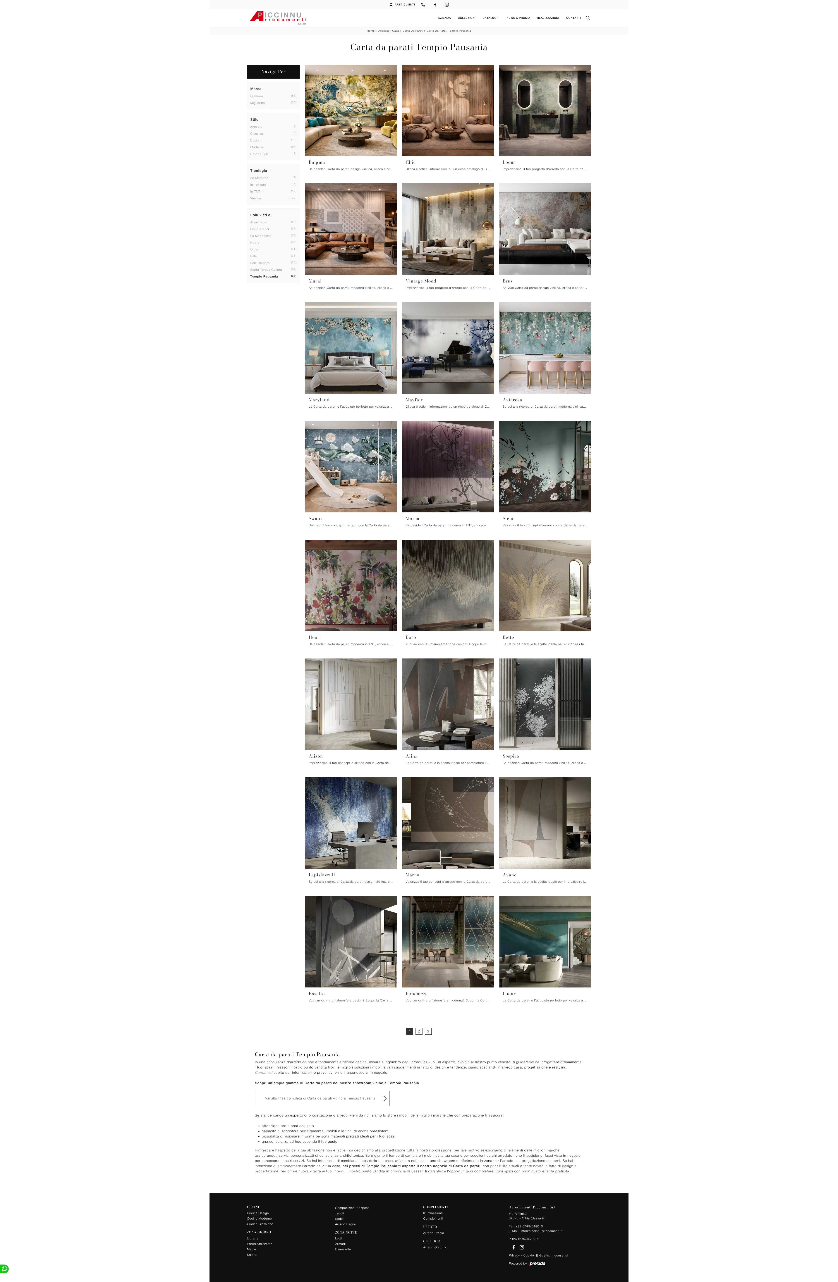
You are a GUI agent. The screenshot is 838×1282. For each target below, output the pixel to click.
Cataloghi (491, 17)
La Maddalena (261, 236)
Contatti (573, 17)
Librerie (252, 1238)
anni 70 (256, 127)
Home (371, 30)
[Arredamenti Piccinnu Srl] (341, 18)
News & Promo (518, 17)
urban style (259, 154)
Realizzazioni (548, 17)
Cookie (528, 1255)
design (255, 140)
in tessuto (258, 184)
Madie (251, 1249)
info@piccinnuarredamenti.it (541, 1231)
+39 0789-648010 (529, 1226)
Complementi (433, 1218)
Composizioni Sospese (352, 1208)
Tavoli (339, 1213)
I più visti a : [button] (261, 215)
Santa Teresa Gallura (266, 269)
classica (256, 133)
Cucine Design (258, 1213)
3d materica (259, 178)
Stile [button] (254, 119)
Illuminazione (433, 1213)
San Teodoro (260, 263)
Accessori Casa (388, 30)
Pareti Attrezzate (259, 1244)
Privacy (514, 1255)
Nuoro (254, 242)
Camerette (343, 1249)
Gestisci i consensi (553, 1255)
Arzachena (258, 222)
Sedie (339, 1218)
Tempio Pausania (264, 276)
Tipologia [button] (258, 171)
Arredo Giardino (435, 1247)
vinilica (255, 198)
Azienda (444, 17)
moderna (257, 147)
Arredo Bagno (345, 1224)
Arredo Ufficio (433, 1233)
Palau (254, 256)
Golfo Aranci (259, 229)
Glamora (256, 96)
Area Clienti (405, 4)
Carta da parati (413, 30)
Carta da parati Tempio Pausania (449, 30)
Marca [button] (256, 89)
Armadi (340, 1244)
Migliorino (257, 103)
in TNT (255, 191)
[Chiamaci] (423, 4)
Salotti (252, 1254)
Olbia (254, 249)
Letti (338, 1238)
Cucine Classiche (260, 1224)
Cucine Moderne (259, 1218)
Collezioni (467, 17)
